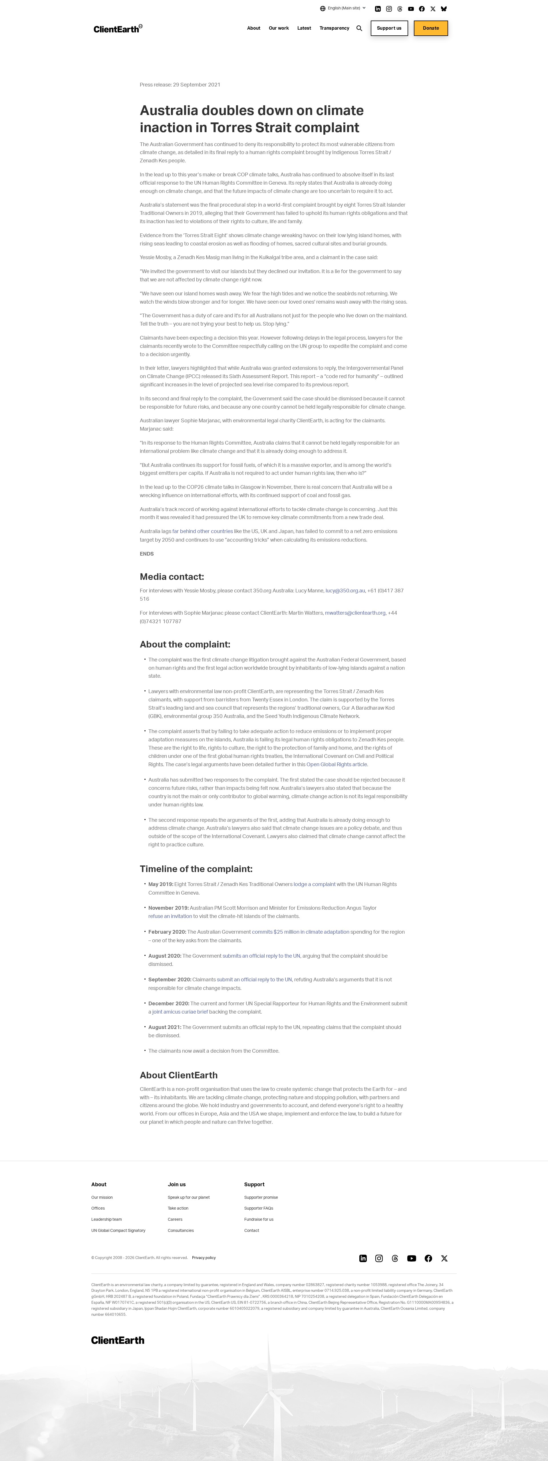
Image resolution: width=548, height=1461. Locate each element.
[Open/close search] (359, 28)
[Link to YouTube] (411, 9)
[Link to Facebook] (422, 9)
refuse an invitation (170, 916)
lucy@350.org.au (345, 591)
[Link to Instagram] (389, 9)
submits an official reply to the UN (261, 956)
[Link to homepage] (117, 28)
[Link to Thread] (400, 9)
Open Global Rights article (337, 764)
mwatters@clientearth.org (355, 613)
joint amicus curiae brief (180, 1012)
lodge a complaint (315, 884)
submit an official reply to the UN (254, 979)
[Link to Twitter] (433, 9)
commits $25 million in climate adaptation (300, 932)
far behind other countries (202, 531)
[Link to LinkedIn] (378, 9)
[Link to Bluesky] (444, 9)
